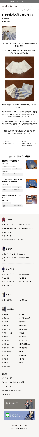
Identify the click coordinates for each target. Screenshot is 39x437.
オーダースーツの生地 (10, 259)
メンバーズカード (25, 282)
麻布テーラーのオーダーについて (14, 254)
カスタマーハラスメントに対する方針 (13, 382)
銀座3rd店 (7, 325)
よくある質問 (8, 300)
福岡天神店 (7, 366)
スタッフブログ (9, 274)
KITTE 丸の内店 (25, 318)
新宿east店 (23, 329)
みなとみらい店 (9, 348)
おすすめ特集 (24, 274)
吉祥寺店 (6, 344)
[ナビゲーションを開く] (35, 6)
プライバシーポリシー (8, 378)
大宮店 (22, 314)
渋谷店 (22, 333)
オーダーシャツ (25, 225)
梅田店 (6, 355)
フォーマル (7, 232)
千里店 (6, 359)
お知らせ (23, 278)
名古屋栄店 (23, 348)
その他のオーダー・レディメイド (14, 240)
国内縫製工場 (24, 258)
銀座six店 (23, 325)
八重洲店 (6, 322)
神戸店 (22, 359)
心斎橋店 (23, 355)
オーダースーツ (9, 225)
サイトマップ (6, 394)
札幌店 (6, 314)
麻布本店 (6, 318)
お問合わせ (23, 300)
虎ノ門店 (23, 322)
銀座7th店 (7, 329)
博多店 (22, 363)
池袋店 (6, 337)
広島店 (6, 363)
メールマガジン (9, 282)
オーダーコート (9, 236)
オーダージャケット (10, 228)
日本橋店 (6, 340)
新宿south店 (8, 333)
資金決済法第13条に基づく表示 (11, 390)
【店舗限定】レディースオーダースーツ (19, 2)
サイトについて (6, 386)
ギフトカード (8, 285)
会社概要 (4, 374)
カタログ (6, 278)
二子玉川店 (23, 340)
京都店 (22, 351)
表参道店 (23, 337)
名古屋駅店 (7, 351)
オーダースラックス (26, 228)
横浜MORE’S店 (25, 344)
